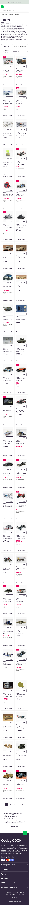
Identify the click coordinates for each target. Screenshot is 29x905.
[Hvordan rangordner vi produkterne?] (2, 51)
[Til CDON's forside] (2, 6)
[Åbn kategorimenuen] (26, 6)
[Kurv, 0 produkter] (22, 6)
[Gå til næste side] (26, 804)
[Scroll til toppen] (25, 833)
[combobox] (14, 10)
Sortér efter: (7, 51)
